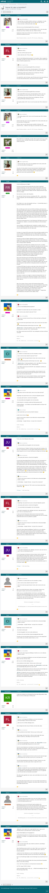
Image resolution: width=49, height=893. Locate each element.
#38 (47, 713)
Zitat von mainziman (23, 48)
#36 (47, 647)
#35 (47, 615)
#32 (47, 497)
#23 (47, 85)
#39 (47, 792)
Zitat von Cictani (22, 390)
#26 (47, 157)
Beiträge (3, 30)
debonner (20, 829)
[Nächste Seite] (12, 12)
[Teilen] (47, 12)
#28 (47, 300)
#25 (47, 136)
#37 (47, 691)
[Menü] (47, 1)
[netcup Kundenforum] (6, 1)
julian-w (19, 668)
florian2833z (39, 665)
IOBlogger (19, 490)
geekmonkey (20, 327)
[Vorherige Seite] (2, 12)
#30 (47, 386)
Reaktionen (3, 29)
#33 (47, 543)
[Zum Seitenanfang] (47, 891)
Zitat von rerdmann (23, 114)
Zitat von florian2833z (23, 19)
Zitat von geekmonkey (23, 65)
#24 (47, 110)
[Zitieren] (46, 41)
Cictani (19, 672)
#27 (47, 181)
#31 (47, 436)
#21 (47, 15)
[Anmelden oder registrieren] (44, 1)
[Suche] (41, 1)
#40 (47, 826)
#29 (47, 347)
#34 (47, 574)
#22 (47, 44)
